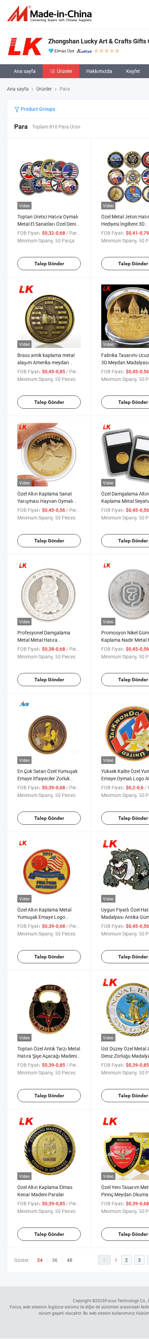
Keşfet (133, 71)
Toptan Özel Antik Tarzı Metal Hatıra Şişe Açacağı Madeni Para (48, 1055)
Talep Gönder (49, 263)
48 (69, 1260)
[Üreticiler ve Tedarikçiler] (50, 14)
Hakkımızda (99, 71)
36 (55, 1260)
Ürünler (64, 71)
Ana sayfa (25, 71)
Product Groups (37, 109)
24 (40, 1260)
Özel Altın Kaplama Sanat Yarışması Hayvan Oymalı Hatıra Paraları (45, 501)
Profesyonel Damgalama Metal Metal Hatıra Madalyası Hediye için (43, 639)
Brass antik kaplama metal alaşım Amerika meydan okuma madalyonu (45, 362)
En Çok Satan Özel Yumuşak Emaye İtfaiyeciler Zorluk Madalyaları (47, 778)
